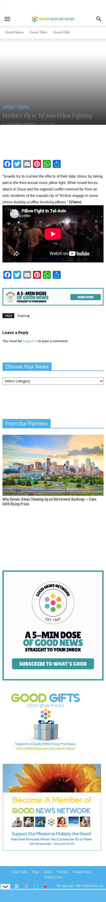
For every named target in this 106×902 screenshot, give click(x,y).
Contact (62, 872)
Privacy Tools (53, 877)
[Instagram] (16, 886)
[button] (99, 19)
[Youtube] (45, 887)
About (48, 872)
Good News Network (21, 123)
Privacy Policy (81, 872)
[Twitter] (35, 887)
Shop (35, 872)
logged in (30, 341)
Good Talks (38, 32)
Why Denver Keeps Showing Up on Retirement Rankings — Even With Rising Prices (49, 501)
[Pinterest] (26, 887)
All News (9, 107)
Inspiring (23, 107)
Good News (14, 32)
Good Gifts (61, 32)
